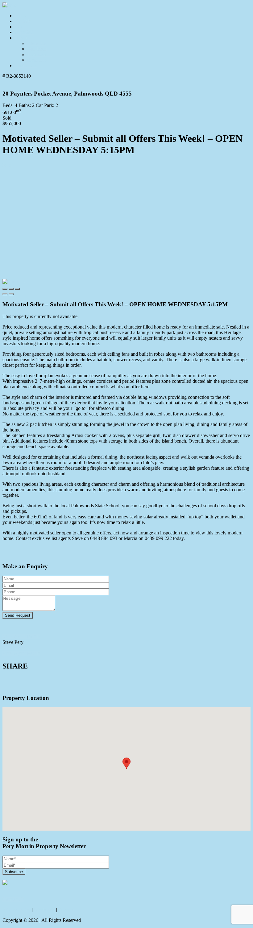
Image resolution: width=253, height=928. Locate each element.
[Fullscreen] (17, 289)
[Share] (11, 289)
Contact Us (26, 65)
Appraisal (24, 32)
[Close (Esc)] (4, 289)
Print (7, 165)
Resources (37, 60)
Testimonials (39, 54)
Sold (19, 26)
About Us (36, 43)
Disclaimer (44, 909)
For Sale (23, 21)
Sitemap (66, 909)
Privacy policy (16, 909)
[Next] (11, 294)
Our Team (37, 48)
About (21, 37)
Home (21, 15)
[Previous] (4, 294)
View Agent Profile (21, 636)
